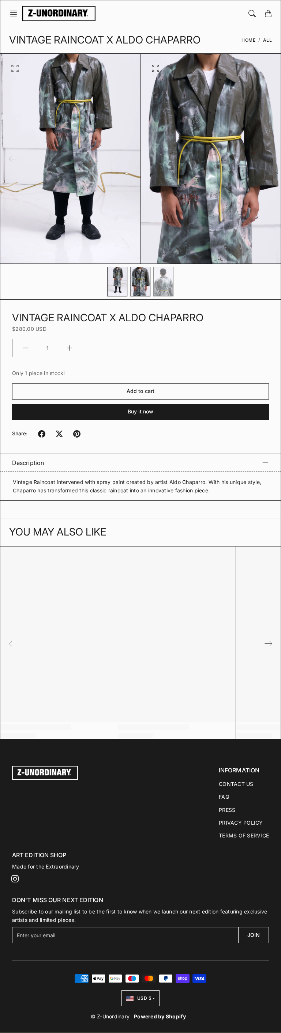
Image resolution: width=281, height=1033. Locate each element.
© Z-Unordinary (110, 1016)
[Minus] (25, 348)
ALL (267, 40)
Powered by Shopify (160, 1016)
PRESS (227, 810)
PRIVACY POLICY (241, 823)
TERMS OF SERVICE (244, 835)
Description (28, 462)
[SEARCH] (252, 13)
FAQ (224, 797)
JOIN (253, 935)
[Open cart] (268, 13)
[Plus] (69, 348)
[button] (15, 13)
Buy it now (141, 411)
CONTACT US (236, 784)
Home (248, 40)
